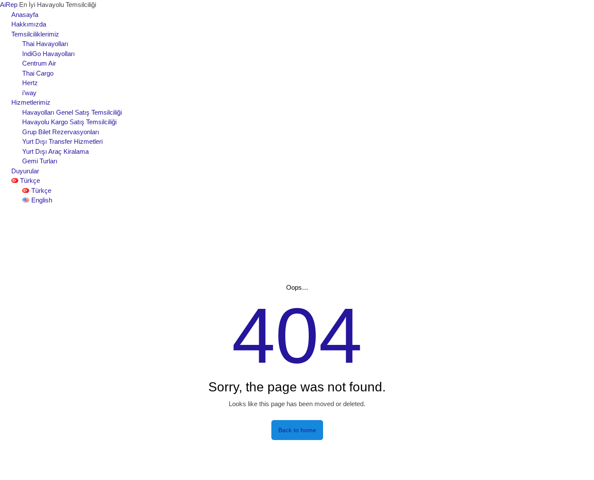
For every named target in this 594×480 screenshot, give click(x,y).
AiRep (9, 4)
